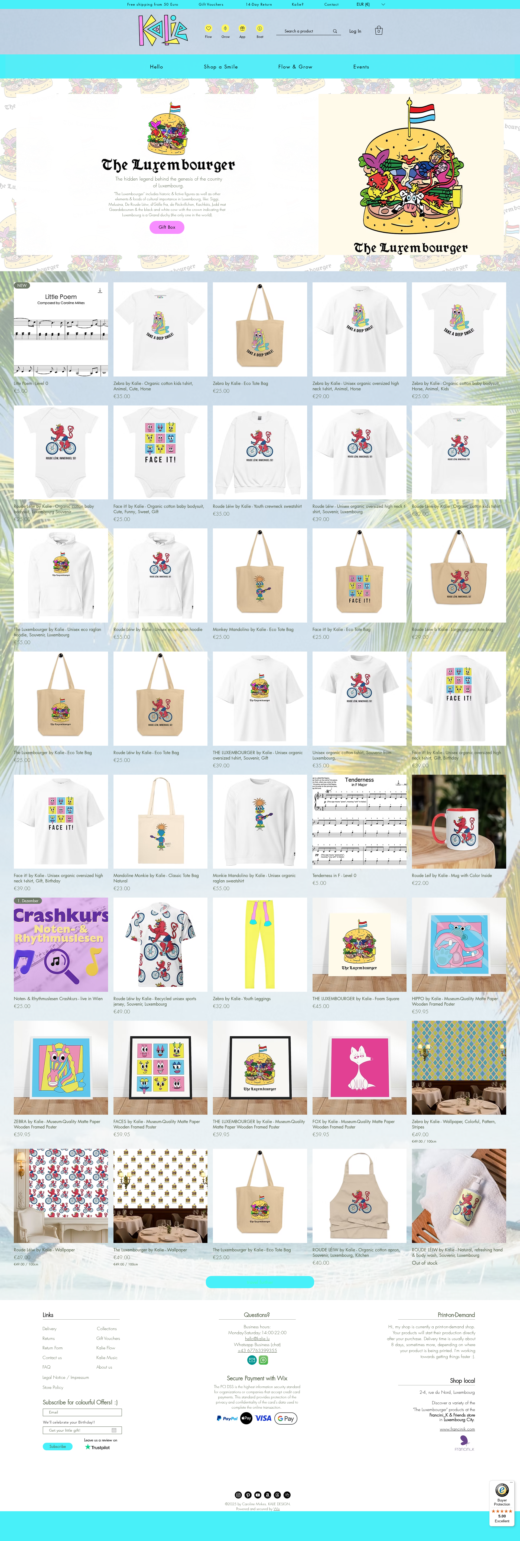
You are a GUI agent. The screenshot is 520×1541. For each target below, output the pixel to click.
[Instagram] (238, 1495)
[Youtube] (257, 1495)
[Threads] (277, 1495)
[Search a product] (335, 31)
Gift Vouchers (211, 4)
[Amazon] (267, 1495)
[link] (379, 30)
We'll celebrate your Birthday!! (69, 1422)
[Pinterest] (248, 1495)
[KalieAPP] (208, 28)
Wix (277, 1508)
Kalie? (298, 4)
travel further (260, 1282)
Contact (331, 4)
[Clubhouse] (287, 1495)
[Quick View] (160, 329)
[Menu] (511, 1483)
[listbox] (370, 4)
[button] (370, 4)
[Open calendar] (114, 1430)
